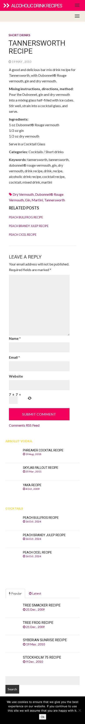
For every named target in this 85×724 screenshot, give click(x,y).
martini (37, 200)
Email (14, 357)
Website (16, 376)
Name (15, 338)
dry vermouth (23, 194)
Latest (36, 593)
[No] (79, 710)
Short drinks (19, 35)
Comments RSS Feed (24, 425)
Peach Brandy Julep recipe (28, 226)
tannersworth (54, 200)
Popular (16, 593)
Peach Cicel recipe (22, 234)
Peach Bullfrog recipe (26, 217)
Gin (27, 200)
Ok (42, 717)
